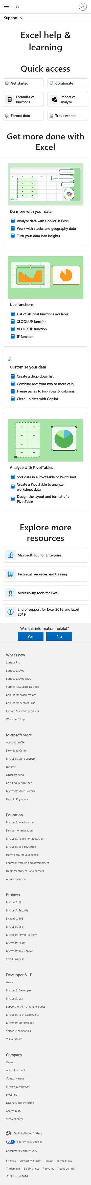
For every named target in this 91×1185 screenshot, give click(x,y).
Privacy (49, 1160)
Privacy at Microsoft (18, 1086)
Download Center (17, 750)
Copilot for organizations (21, 695)
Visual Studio (14, 1039)
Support (11, 17)
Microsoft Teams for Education (24, 838)
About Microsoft (16, 1070)
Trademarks (13, 1168)
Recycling (48, 1168)
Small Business (15, 959)
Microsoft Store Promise (21, 791)
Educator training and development (27, 863)
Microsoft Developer (18, 990)
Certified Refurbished (19, 783)
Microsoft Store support (20, 758)
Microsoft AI (13, 902)
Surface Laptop (15, 670)
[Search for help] (17, 7)
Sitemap (11, 1160)
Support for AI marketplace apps (26, 1006)
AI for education (16, 879)
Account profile (15, 742)
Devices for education (19, 830)
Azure (9, 982)
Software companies (18, 1031)
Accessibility (13, 1111)
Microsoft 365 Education (21, 846)
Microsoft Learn (15, 998)
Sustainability (14, 1119)
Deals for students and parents (25, 871)
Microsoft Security (17, 910)
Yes (31, 636)
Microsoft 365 (14, 926)
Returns (11, 766)
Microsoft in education (20, 822)
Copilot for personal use (20, 703)
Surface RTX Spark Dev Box (22, 687)
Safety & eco (31, 1168)
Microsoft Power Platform (21, 935)
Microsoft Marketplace (20, 1023)
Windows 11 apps (17, 719)
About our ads (66, 1168)
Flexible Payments (17, 799)
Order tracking (15, 775)
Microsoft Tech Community (22, 1014)
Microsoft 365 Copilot (19, 951)
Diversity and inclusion (20, 1103)
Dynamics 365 (14, 918)
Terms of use (64, 1160)
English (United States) (28, 1133)
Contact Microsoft (30, 1160)
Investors (11, 1094)
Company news (15, 1078)
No (59, 636)
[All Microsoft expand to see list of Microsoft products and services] (6, 7)
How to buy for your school (22, 855)
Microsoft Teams (16, 943)
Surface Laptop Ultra (18, 678)
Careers (11, 1062)
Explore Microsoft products (22, 711)
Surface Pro (13, 662)
